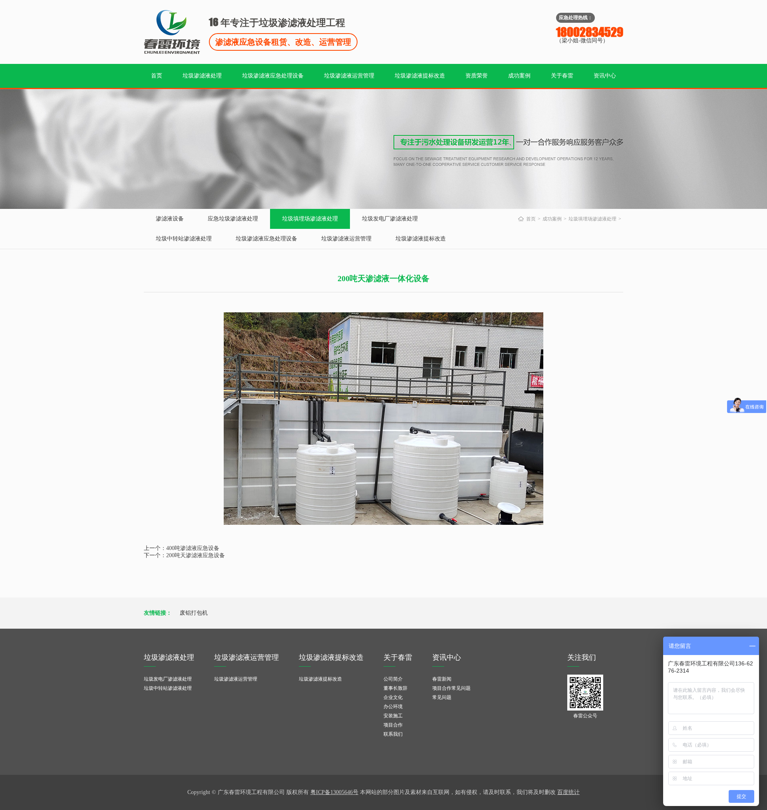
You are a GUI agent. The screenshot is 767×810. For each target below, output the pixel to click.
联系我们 (393, 734)
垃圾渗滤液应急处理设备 (273, 76)
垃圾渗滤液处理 (202, 76)
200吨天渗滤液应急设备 (195, 555)
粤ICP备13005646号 (334, 792)
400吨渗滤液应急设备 (192, 548)
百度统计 (568, 792)
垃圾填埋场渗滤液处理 (310, 219)
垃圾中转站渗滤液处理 (184, 239)
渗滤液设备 (170, 219)
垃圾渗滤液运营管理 (349, 76)
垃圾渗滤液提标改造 (420, 76)
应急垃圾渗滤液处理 (233, 219)
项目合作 (393, 725)
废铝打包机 (194, 613)
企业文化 (393, 697)
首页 (156, 76)
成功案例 (519, 76)
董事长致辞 (395, 688)
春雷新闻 (441, 679)
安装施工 (393, 716)
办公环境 (393, 706)
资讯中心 (605, 76)
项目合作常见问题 (451, 688)
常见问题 (441, 697)
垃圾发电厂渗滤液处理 (390, 219)
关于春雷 (562, 76)
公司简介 (393, 679)
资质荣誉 (476, 76)
